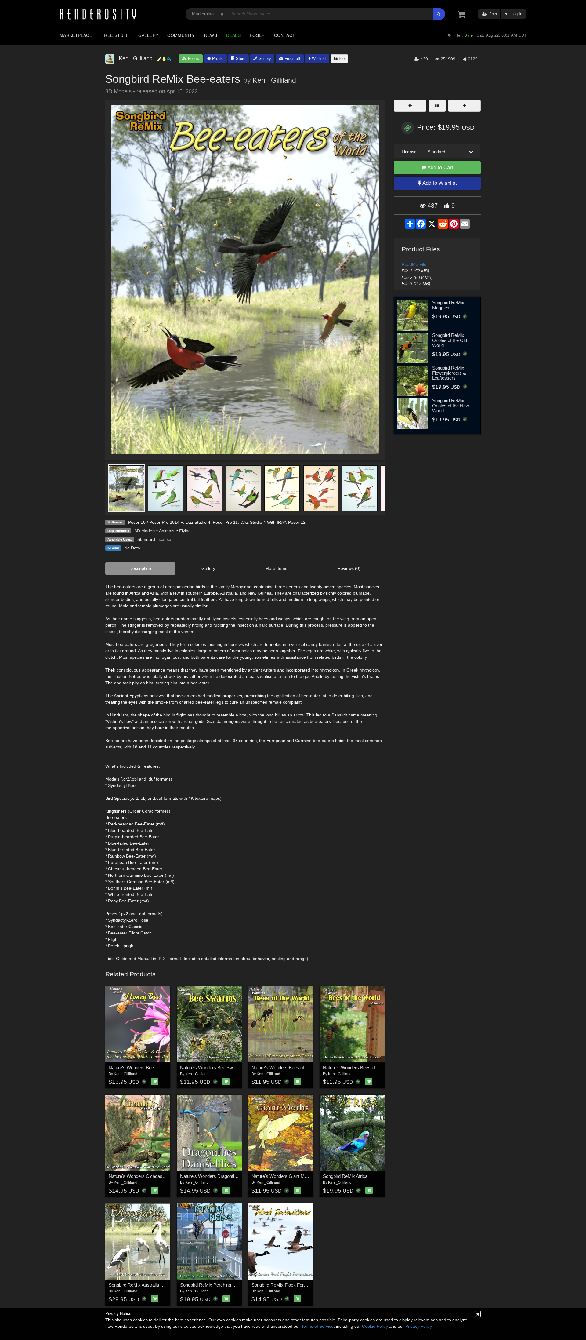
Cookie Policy (375, 1326)
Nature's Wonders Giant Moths (282, 1176)
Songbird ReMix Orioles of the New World (450, 405)
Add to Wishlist (439, 183)
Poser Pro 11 (225, 522)
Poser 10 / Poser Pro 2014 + (155, 522)
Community (181, 35)
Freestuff (291, 58)
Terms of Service (317, 1326)
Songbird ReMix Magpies (448, 305)
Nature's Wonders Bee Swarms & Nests (220, 1067)
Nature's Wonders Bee (131, 1067)
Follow (193, 58)
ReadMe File (414, 264)
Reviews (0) (349, 568)
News (210, 35)
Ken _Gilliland (274, 80)
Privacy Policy (418, 1326)
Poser (257, 35)
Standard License (154, 539)
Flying (185, 530)
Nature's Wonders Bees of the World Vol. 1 (293, 1067)
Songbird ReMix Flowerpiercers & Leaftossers (449, 373)
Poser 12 (297, 522)
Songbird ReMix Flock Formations (285, 1284)
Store (240, 58)
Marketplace (76, 35)
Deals (233, 35)
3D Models (145, 530)
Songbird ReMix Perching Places (213, 1284)
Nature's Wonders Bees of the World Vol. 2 (365, 1067)
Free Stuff (115, 35)
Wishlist (318, 58)
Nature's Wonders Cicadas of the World (148, 1176)
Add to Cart (439, 167)
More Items (276, 568)
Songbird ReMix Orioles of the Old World (449, 340)
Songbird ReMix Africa (345, 1176)
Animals (167, 530)
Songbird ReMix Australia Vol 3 (139, 1284)
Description (140, 568)
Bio (341, 58)
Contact (284, 35)
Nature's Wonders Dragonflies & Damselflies (224, 1176)
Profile (217, 58)
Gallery (148, 35)
